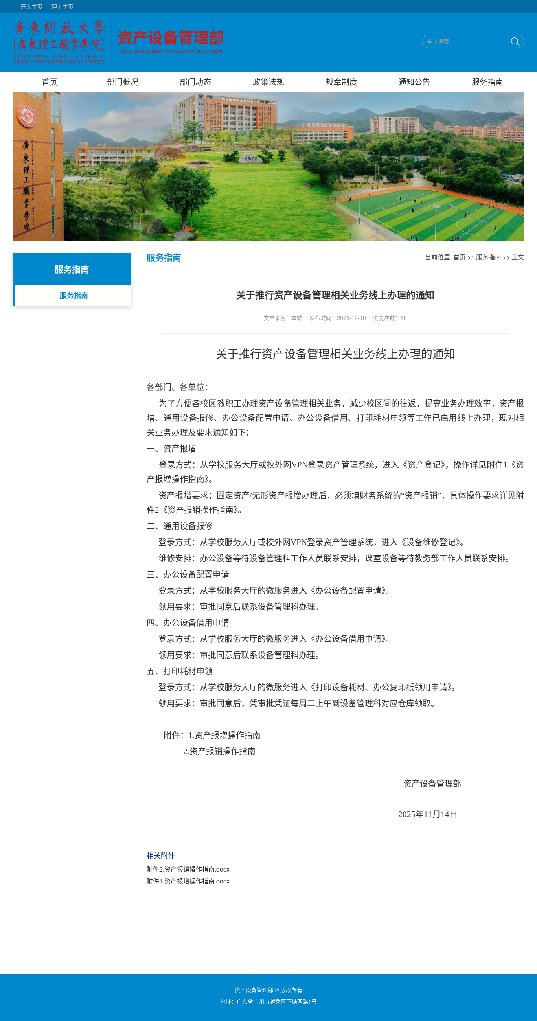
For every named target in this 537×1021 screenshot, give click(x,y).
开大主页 (31, 6)
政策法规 (268, 81)
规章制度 (341, 81)
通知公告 (414, 81)
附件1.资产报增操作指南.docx (188, 880)
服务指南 (487, 81)
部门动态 (195, 81)
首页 (49, 81)
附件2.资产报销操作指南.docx (188, 869)
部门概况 (122, 81)
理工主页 (62, 6)
